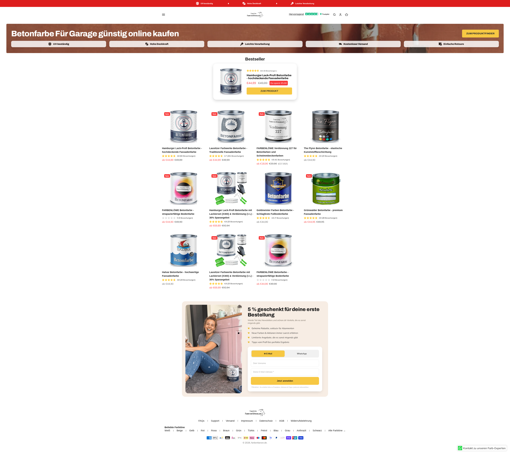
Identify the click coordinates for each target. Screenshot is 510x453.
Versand (230, 420)
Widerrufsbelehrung (301, 420)
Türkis (251, 430)
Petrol (264, 430)
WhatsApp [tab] (302, 353)
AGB (281, 420)
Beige (180, 430)
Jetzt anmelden (285, 381)
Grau (287, 430)
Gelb (191, 430)
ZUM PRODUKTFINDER (480, 33)
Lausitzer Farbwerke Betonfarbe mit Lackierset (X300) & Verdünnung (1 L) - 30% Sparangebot (231, 276)
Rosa (214, 430)
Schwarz (317, 430)
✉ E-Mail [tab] (268, 353)
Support (215, 420)
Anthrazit (301, 430)
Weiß (167, 430)
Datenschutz (266, 420)
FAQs (201, 420)
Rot (203, 430)
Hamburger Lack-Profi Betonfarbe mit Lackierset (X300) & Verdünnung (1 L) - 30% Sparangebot (231, 214)
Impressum (247, 420)
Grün (238, 430)
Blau (276, 430)
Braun (226, 430)
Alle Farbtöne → (337, 430)
